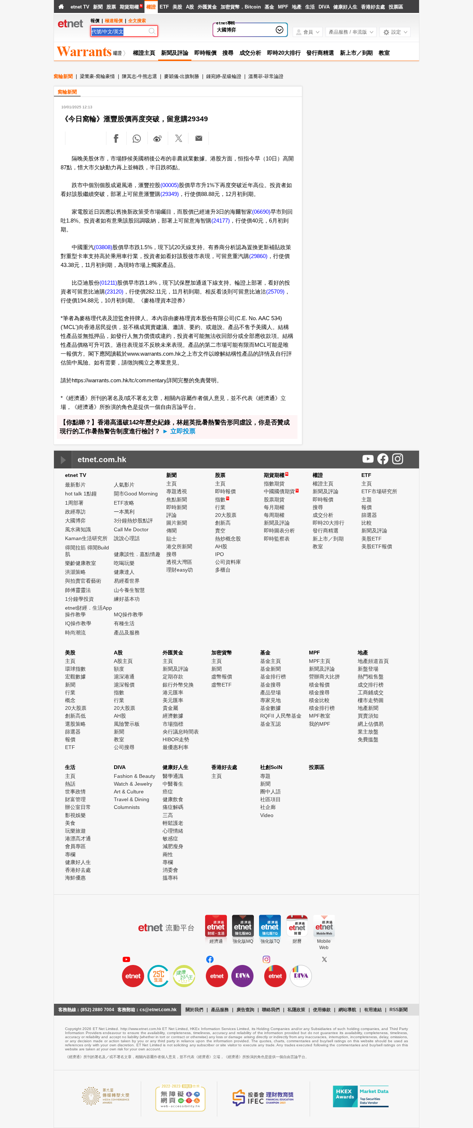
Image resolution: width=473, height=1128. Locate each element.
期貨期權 (129, 7)
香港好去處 (373, 7)
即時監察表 (277, 539)
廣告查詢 (245, 1009)
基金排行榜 (273, 677)
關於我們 (194, 1009)
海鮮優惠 (75, 878)
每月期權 (274, 507)
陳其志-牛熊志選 (139, 76)
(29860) (258, 256)
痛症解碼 (173, 807)
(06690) (261, 212)
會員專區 (75, 846)
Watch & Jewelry (133, 784)
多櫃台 (223, 570)
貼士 (171, 539)
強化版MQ (243, 941)
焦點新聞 (176, 499)
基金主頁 (270, 661)
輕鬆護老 (173, 823)
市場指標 (173, 724)
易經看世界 (127, 581)
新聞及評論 (175, 53)
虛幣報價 (221, 677)
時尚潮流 (75, 633)
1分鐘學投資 (79, 599)
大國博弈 (226, 30)
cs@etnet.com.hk (158, 1009)
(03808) (103, 247)
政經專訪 (75, 512)
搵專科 (170, 878)
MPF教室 (319, 716)
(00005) (169, 185)
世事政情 (75, 792)
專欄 (70, 854)
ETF (164, 7)
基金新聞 (270, 669)
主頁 (171, 484)
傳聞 (171, 530)
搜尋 (228, 53)
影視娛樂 (75, 815)
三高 (168, 815)
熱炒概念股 (228, 539)
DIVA (324, 7)
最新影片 (75, 485)
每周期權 (274, 515)
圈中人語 (270, 792)
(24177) (220, 220)
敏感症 (170, 838)
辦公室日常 (78, 807)
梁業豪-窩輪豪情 (97, 76)
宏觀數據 (75, 677)
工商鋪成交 (371, 692)
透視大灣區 (179, 562)
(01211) (108, 283)
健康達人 (124, 572)
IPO (219, 554)
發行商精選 (320, 53)
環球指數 (75, 669)
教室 (384, 53)
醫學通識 (173, 776)
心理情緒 (173, 831)
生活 (310, 7)
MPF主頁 (319, 661)
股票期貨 (274, 499)
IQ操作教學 (78, 623)
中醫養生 (173, 784)
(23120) (114, 291)
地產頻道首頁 (373, 661)
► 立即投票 (178, 431)
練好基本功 (127, 599)
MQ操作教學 (128, 614)
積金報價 (319, 685)
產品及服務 (127, 633)
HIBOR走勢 (176, 739)
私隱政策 (296, 1009)
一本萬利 (124, 512)
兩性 (168, 854)
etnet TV (80, 7)
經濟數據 (173, 716)
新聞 (98, 7)
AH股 (221, 546)
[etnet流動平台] (166, 928)
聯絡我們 (271, 1009)
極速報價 (114, 20)
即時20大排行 (283, 53)
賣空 (220, 530)
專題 (265, 776)
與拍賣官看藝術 (83, 581)
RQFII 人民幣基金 (281, 716)
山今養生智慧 (129, 590)
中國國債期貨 (281, 491)
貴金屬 (170, 708)
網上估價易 (371, 724)
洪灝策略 (75, 572)
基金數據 (270, 708)
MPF (283, 7)
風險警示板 (127, 724)
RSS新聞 (398, 1009)
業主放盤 (368, 732)
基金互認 (270, 724)
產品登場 (270, 692)
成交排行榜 (371, 685)
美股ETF (371, 539)
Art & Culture (129, 792)
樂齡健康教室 (80, 563)
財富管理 (75, 799)
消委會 (170, 870)
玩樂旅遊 (75, 831)
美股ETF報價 (376, 546)
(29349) (169, 194)
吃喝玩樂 (124, 563)
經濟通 (216, 941)
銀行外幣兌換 (178, 685)
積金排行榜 (322, 708)
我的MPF (319, 724)
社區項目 (270, 799)
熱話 (70, 784)
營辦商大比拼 (324, 677)
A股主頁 (123, 661)
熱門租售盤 (371, 677)
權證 (151, 7)
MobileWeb (324, 944)
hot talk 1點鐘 (81, 494)
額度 (119, 669)
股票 (111, 7)
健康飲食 (173, 799)
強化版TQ (270, 941)
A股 (190, 7)
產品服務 (220, 1009)
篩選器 (369, 515)
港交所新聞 (179, 546)
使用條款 (322, 1009)
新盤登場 (368, 669)
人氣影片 (124, 485)
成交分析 (250, 53)
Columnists (127, 807)
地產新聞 (368, 708)
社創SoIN (271, 767)
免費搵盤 (368, 739)
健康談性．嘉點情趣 (137, 554)
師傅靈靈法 (78, 590)
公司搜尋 (124, 747)
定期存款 (173, 677)
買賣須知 (368, 716)
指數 (222, 499)
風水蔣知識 (78, 529)
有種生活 (124, 623)
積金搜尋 (319, 692)
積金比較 (319, 700)
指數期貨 (274, 484)
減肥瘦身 (173, 846)
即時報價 (205, 53)
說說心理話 (127, 538)
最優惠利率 (175, 747)
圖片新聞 (176, 523)
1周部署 (74, 503)
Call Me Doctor (131, 529)
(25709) (275, 291)
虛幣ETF (221, 685)
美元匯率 (173, 700)
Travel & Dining (131, 799)
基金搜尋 (270, 685)
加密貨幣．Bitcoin (241, 7)
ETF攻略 (124, 503)
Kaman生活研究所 (86, 538)
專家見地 (270, 700)
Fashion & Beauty (134, 776)
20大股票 (225, 515)
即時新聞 (176, 507)
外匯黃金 (207, 7)
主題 (366, 499)
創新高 (223, 523)
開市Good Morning (136, 494)
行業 (220, 507)
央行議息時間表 (181, 732)
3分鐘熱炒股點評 (133, 521)
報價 (366, 507)
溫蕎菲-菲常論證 (265, 76)
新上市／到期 (356, 53)
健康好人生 (345, 7)
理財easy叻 (179, 570)
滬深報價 (124, 685)
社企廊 (268, 807)
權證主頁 (144, 53)
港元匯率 (173, 692)
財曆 (297, 941)
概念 (70, 700)
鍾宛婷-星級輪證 (223, 76)
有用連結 (373, 1009)
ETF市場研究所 (379, 491)
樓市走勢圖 (371, 700)
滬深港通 (124, 677)
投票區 (396, 7)
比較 (366, 523)
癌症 (168, 792)
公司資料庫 (228, 562)
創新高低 (75, 716)
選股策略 (75, 724)
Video (266, 815)
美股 (177, 7)
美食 (70, 823)
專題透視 (176, 491)
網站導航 (347, 1009)
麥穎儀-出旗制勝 (181, 76)
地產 (297, 7)
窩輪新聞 (63, 76)
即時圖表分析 (279, 530)
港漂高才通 (78, 838)
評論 (171, 515)
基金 (269, 7)
